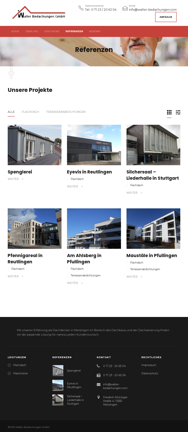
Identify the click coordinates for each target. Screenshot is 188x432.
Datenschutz (149, 373)
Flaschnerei (20, 373)
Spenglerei (20, 172)
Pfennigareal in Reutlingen (25, 258)
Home (15, 31)
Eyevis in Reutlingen (89, 172)
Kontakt (95, 31)
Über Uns (31, 31)
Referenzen (74, 31)
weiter (13, 179)
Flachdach (30, 112)
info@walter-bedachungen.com (153, 9)
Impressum (148, 365)
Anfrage (166, 16)
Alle (11, 112)
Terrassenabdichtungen (66, 112)
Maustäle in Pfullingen (151, 255)
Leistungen (51, 31)
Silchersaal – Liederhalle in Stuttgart (152, 175)
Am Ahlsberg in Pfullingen (84, 258)
